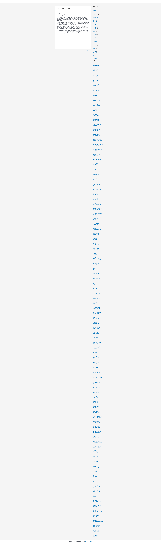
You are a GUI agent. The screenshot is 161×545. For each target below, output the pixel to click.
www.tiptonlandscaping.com (97, 448)
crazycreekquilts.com (96, 274)
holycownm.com (95, 353)
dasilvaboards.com (96, 267)
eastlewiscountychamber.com (97, 263)
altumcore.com (95, 383)
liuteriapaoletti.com (96, 341)
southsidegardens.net (96, 470)
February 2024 (95, 37)
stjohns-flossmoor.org (96, 346)
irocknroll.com (95, 164)
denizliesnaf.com (95, 376)
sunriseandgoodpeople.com (97, 342)
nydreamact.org (95, 99)
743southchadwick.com (96, 150)
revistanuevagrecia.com (96, 293)
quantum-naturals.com (96, 491)
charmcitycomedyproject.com (97, 298)
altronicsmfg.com (95, 81)
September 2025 (95, 17)
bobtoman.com (95, 110)
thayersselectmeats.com (96, 388)
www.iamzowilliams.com (96, 466)
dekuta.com (95, 457)
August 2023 (95, 45)
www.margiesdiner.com (96, 437)
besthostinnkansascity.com (97, 531)
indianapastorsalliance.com (97, 371)
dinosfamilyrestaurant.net (97, 139)
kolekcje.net (95, 219)
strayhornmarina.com (96, 269)
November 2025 (95, 14)
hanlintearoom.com (96, 507)
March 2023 (95, 52)
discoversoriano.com (96, 250)
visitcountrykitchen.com (96, 327)
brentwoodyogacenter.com (97, 447)
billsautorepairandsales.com (97, 490)
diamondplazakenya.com (96, 487)
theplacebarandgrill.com (96, 366)
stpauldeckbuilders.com (96, 432)
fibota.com (94, 481)
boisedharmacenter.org (96, 233)
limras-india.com (95, 64)
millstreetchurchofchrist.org (97, 501)
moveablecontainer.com (96, 129)
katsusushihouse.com (96, 287)
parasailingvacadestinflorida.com (98, 502)
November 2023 (95, 41)
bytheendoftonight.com (96, 240)
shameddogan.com (96, 396)
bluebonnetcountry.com (96, 105)
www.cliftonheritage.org (96, 443)
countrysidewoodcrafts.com (97, 91)
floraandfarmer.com (96, 145)
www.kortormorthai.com (96, 427)
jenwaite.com (95, 510)
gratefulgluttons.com (96, 243)
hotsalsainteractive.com (96, 71)
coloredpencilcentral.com (97, 156)
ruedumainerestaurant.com (97, 289)
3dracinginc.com (95, 257)
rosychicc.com (95, 238)
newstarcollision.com (96, 195)
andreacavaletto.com (96, 230)
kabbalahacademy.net (96, 193)
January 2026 (95, 11)
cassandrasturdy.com (96, 245)
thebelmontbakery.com (96, 89)
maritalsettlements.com (96, 333)
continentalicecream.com (97, 273)
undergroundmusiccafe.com (97, 534)
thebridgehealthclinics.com (97, 393)
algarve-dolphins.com (96, 328)
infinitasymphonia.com (96, 284)
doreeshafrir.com (95, 297)
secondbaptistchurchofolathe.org (98, 521)
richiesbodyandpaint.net (96, 66)
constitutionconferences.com (97, 377)
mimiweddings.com (96, 530)
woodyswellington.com (96, 476)
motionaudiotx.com (96, 526)
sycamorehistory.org (96, 462)
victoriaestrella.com (96, 358)
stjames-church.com (96, 294)
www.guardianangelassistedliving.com (98, 485)
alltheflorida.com (95, 497)
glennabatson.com (96, 268)
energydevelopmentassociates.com (98, 144)
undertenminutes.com (96, 76)
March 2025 (95, 21)
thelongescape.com (96, 322)
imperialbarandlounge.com (97, 159)
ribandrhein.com (95, 218)
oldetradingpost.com (96, 134)
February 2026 (95, 10)
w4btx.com (94, 190)
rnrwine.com (95, 516)
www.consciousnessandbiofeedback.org (99, 465)
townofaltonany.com (96, 337)
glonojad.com (95, 292)
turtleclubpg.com (95, 356)
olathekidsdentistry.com (96, 185)
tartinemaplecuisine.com (96, 313)
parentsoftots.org (95, 397)
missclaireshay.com (96, 62)
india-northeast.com (96, 151)
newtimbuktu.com (95, 80)
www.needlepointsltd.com (97, 440)
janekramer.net (95, 314)
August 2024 (95, 28)
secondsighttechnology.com (97, 198)
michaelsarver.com (96, 199)
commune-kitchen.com (96, 279)
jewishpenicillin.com (96, 210)
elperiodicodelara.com (96, 65)
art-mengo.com (95, 317)
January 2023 (95, 55)
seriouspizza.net (95, 381)
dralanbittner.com (95, 175)
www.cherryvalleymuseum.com (97, 131)
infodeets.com (95, 70)
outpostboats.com (95, 239)
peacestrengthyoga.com (96, 422)
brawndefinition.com (96, 272)
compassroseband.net (96, 382)
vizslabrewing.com (96, 174)
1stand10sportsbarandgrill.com (97, 189)
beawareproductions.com (97, 299)
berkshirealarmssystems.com (97, 173)
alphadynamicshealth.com (97, 505)
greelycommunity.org (96, 288)
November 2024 (95, 24)
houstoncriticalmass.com (96, 258)
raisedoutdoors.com (96, 160)
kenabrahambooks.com (96, 278)
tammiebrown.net (95, 319)
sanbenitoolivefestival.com (97, 247)
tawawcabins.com (95, 168)
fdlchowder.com (95, 438)
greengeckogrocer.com (96, 200)
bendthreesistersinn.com (97, 344)
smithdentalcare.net (96, 532)
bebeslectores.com (96, 136)
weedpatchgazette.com (96, 178)
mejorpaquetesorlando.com (97, 188)
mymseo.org (95, 522)
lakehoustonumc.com (96, 407)
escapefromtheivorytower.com (97, 149)
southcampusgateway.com (97, 119)
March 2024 (95, 35)
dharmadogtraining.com (96, 525)
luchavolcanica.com (96, 352)
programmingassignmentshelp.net (98, 84)
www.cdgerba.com (96, 482)
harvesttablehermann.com (97, 141)
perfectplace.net (95, 224)
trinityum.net (95, 471)
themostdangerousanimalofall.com (98, 259)
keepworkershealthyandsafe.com (98, 96)
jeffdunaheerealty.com (96, 421)
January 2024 (95, 38)
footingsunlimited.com (96, 433)
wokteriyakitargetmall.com (97, 203)
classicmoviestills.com (96, 248)
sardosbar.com (95, 170)
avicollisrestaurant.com (96, 363)
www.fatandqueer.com (96, 428)
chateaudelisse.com (96, 120)
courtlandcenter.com (96, 361)
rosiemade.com (95, 183)
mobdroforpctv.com (96, 244)
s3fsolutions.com (95, 146)
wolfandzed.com (95, 456)
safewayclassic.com (96, 90)
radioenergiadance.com (96, 115)
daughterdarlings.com (96, 69)
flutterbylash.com (95, 506)
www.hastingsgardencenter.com (98, 467)
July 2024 (94, 30)
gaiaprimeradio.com (96, 318)
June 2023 (94, 48)
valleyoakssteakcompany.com (97, 372)
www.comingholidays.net (96, 253)
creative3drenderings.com (97, 398)
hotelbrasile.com (95, 125)
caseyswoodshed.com (96, 373)
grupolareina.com (95, 130)
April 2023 (94, 51)
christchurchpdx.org (96, 277)
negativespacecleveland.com (97, 339)
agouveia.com (95, 520)
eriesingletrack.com (96, 180)
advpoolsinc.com (95, 368)
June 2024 (94, 31)
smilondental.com (95, 194)
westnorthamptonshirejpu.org (97, 124)
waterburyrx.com (95, 367)
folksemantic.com (95, 169)
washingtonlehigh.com (96, 452)
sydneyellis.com (95, 205)
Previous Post (57, 50)
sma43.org (94, 445)
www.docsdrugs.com (96, 436)
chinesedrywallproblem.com (97, 343)
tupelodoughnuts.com (96, 184)
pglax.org (94, 338)
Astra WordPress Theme (88, 541)
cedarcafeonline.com (96, 74)
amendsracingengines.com (97, 426)
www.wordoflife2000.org (96, 165)
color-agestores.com (96, 234)
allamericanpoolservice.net (97, 209)
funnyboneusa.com (96, 347)
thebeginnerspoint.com (96, 252)
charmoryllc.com (95, 255)
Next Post (88, 50)
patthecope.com (95, 378)
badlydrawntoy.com (96, 406)
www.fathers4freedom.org (97, 417)
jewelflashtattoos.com (96, 101)
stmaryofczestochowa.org (97, 304)
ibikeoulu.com (95, 302)
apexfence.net (95, 536)
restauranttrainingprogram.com (97, 208)
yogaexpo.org (95, 228)
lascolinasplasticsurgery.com (97, 442)
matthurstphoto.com (96, 496)
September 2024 (95, 27)
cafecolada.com (95, 249)
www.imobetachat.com (96, 403)
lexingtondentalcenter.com (97, 204)
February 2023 (95, 54)
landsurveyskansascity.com (97, 431)
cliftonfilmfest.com (96, 158)
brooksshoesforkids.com (96, 387)
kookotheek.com (95, 116)
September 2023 (95, 44)
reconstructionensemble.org (97, 349)
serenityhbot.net (95, 411)
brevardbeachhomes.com (97, 148)
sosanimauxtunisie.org (96, 111)
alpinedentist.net (95, 114)
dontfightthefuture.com (96, 154)
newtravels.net (95, 86)
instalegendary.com (96, 95)
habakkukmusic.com (96, 408)
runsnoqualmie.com (96, 435)
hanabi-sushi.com (95, 455)
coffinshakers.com (96, 303)
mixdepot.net (95, 460)
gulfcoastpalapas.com (96, 392)
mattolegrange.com (96, 323)
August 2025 (95, 18)
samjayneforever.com (96, 495)
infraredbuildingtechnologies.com (98, 140)
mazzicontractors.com (96, 472)
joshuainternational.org (96, 412)
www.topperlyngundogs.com (97, 418)
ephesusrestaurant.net (96, 475)
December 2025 (95, 13)
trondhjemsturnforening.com (97, 486)
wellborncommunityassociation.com (98, 121)
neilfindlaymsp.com (96, 362)
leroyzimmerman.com (96, 512)
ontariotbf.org (95, 94)
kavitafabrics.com (95, 351)
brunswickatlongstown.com (97, 312)
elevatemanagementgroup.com (97, 511)
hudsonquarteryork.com (96, 480)
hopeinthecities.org (96, 242)
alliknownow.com (95, 262)
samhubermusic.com (96, 535)
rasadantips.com (95, 79)
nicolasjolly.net (95, 283)
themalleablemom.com (96, 308)
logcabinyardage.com (96, 401)
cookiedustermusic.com (96, 348)
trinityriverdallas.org (96, 223)
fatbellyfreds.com (95, 477)
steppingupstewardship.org (97, 450)
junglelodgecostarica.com (97, 324)
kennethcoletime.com (96, 309)
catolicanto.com (95, 220)
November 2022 (95, 58)
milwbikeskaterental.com (96, 334)
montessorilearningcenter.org (97, 492)
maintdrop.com (95, 109)
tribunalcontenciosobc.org (97, 264)
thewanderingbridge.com (97, 307)
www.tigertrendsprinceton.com (97, 416)
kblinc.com (94, 179)
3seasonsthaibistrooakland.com (98, 225)
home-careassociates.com (97, 229)
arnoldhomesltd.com (96, 155)
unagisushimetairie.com (96, 100)
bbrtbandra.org (95, 104)
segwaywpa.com (95, 391)
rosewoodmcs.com (96, 461)
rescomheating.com (96, 529)
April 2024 (94, 34)
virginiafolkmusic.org (96, 215)
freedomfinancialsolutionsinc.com (98, 423)
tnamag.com (95, 386)
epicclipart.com (95, 106)
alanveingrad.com (95, 329)
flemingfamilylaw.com (96, 515)
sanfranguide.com (95, 254)
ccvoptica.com (95, 451)
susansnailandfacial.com (96, 413)
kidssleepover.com (96, 85)
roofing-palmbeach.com (96, 153)
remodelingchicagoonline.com (97, 446)
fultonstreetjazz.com (96, 126)
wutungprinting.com (96, 332)
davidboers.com (95, 402)
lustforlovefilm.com (96, 282)
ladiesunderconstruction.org (97, 135)
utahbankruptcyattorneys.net (97, 163)
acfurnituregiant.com (96, 75)
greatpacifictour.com (96, 357)
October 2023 (95, 42)
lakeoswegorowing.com (96, 517)
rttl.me (94, 527)
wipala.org (94, 235)
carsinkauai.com (95, 500)
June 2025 (94, 20)
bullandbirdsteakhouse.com (97, 441)
